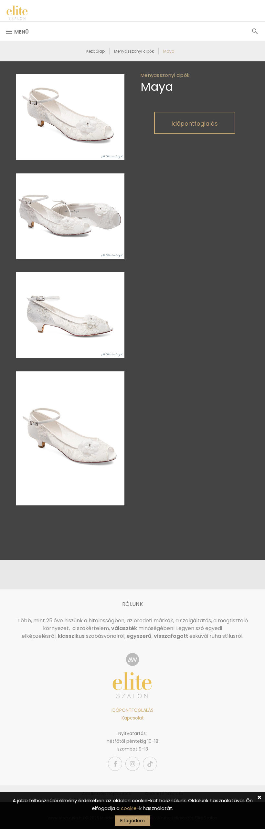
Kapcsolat (133, 718)
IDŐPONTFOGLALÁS (132, 710)
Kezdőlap (95, 51)
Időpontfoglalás (195, 123)
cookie (129, 808)
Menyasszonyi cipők (134, 51)
